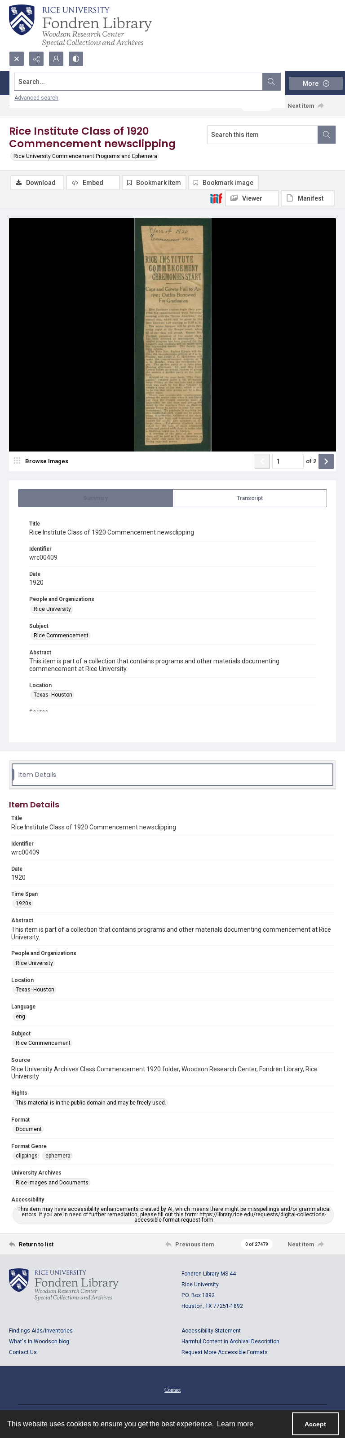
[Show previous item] (262, 461)
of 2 (311, 461)
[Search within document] (327, 135)
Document (29, 1129)
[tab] (95, 498)
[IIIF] (216, 198)
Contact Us (23, 1352)
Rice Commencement (61, 635)
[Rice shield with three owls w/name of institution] (80, 25)
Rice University (52, 609)
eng (20, 1016)
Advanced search (36, 98)
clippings (27, 1156)
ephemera (58, 1156)
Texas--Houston (53, 695)
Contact (172, 1390)
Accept (315, 1424)
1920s (23, 903)
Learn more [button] (235, 1424)
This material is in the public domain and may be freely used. (91, 1103)
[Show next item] (326, 461)
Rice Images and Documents (52, 1182)
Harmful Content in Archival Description (230, 1341)
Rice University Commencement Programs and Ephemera (85, 156)
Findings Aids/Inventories (41, 1331)
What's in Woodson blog (39, 1341)
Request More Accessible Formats (224, 1352)
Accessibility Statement (211, 1331)
